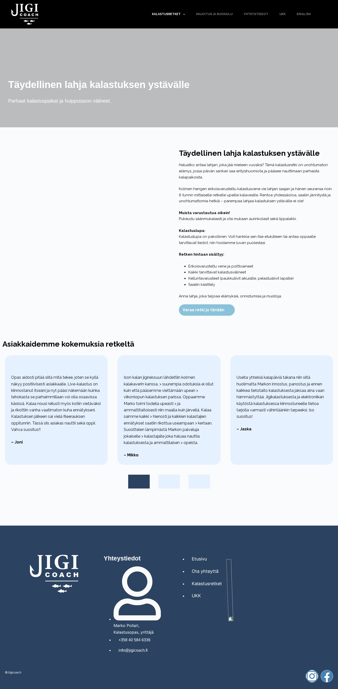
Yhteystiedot (256, 14)
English (304, 14)
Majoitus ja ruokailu (214, 14)
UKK (282, 14)
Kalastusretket (166, 14)
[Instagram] (312, 676)
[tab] (139, 482)
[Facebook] (327, 676)
